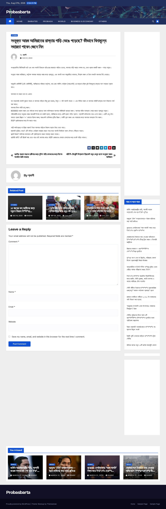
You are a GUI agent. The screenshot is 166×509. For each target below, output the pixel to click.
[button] (153, 21)
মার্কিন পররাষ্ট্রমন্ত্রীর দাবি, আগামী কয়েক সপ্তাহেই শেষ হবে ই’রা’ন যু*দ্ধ (24, 471)
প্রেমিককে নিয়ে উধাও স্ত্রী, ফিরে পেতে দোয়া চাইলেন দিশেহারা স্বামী (100, 211)
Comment (14, 241)
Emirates (33, 21)
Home (19, 21)
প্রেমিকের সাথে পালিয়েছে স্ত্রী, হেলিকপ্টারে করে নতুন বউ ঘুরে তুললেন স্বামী (61, 211)
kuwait (90, 464)
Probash (48, 21)
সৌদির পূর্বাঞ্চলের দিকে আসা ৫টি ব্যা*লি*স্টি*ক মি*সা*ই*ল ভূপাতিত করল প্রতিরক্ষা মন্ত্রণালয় (140, 318)
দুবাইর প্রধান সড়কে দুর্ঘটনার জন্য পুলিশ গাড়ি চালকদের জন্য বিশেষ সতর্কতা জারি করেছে (38, 155)
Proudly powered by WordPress (18, 504)
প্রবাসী (24, 55)
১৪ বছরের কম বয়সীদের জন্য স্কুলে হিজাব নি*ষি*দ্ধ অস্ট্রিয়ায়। (22, 211)
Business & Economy (82, 21)
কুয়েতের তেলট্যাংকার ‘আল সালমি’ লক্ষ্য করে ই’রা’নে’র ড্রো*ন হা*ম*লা (102, 471)
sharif (34, 475)
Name (12, 292)
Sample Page (143, 504)
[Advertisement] (142, 113)
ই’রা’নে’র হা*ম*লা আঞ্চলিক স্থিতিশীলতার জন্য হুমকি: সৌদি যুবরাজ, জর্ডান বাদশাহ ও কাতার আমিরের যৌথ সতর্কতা (140, 278)
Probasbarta (18, 11)
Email (12, 307)
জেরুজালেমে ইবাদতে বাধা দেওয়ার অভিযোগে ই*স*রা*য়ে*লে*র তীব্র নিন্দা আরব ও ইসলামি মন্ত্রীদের (142, 239)
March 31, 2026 (20, 475)
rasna (29, 216)
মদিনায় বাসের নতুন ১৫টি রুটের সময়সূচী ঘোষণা (141, 345)
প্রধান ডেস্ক (68, 216)
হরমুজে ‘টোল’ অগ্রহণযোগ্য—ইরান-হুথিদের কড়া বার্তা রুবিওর (62, 469)
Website (12, 322)
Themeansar (52, 504)
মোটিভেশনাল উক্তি (17, 144)
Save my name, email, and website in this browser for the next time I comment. (48, 336)
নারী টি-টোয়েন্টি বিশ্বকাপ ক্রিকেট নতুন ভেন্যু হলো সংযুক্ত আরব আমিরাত (89, 155)
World (62, 21)
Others (103, 21)
